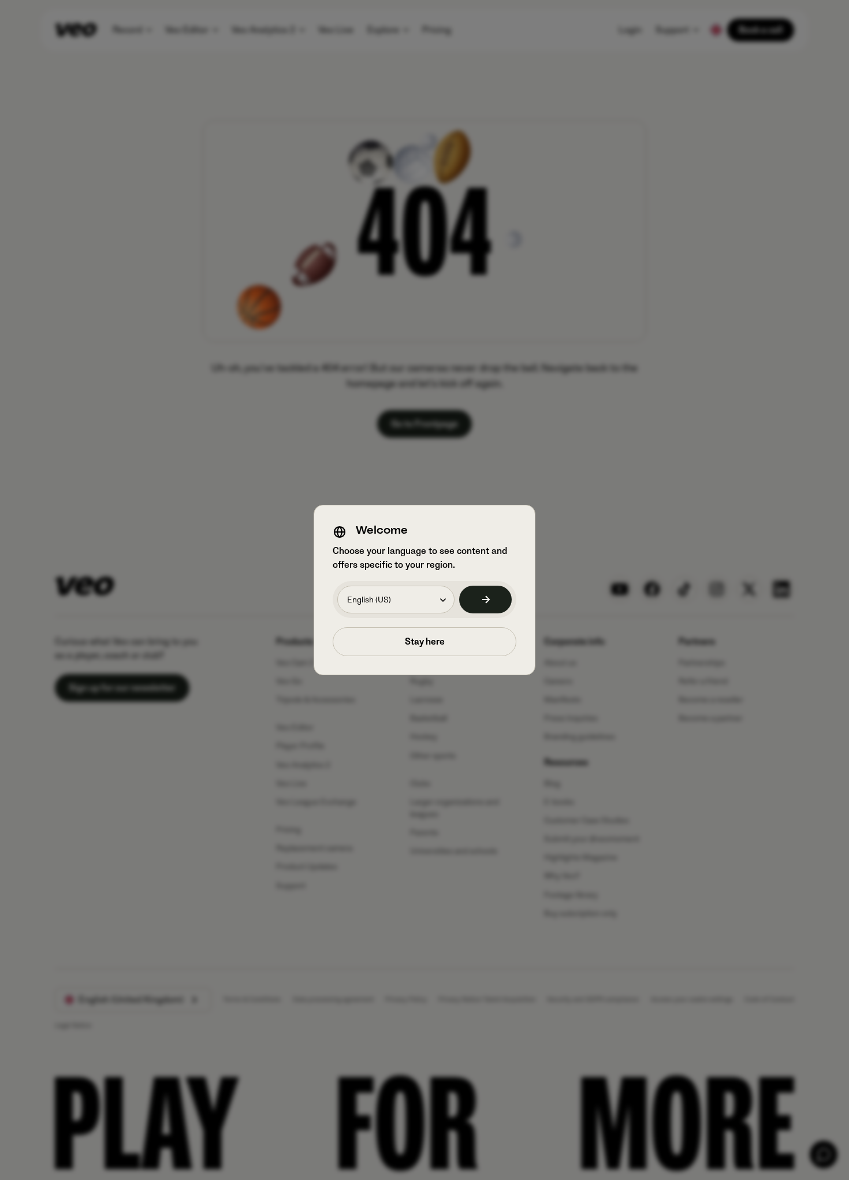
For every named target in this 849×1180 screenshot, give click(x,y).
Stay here (425, 641)
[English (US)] (485, 599)
